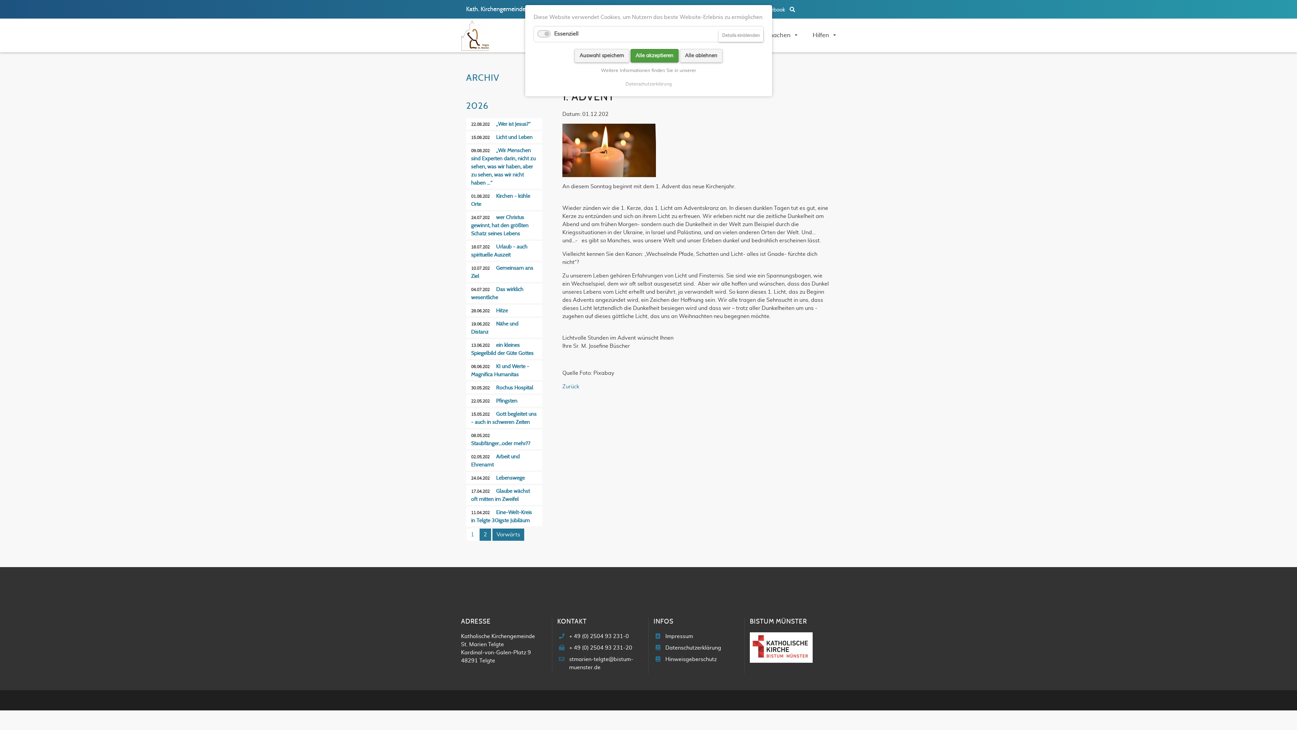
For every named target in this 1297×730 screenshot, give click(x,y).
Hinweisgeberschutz (691, 659)
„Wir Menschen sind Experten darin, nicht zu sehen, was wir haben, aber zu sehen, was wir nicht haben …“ (503, 167)
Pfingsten (506, 401)
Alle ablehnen (701, 55)
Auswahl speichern (602, 55)
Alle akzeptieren (654, 55)
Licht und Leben (514, 137)
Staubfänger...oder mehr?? (500, 443)
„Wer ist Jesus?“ (513, 124)
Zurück (570, 386)
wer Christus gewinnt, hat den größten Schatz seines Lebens (500, 225)
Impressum (679, 636)
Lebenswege (510, 478)
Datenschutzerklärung (693, 648)
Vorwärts (508, 534)
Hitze (502, 310)
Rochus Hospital (514, 387)
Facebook (774, 10)
